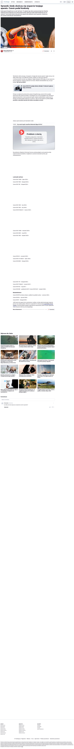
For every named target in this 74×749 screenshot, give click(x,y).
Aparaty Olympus (3, 732)
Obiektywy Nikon (21, 726)
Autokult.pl (37, 1)
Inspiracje (38, 725)
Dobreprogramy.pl (29, 1)
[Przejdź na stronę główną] (2, 2)
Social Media (39, 726)
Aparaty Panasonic (3, 730)
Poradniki (38, 727)
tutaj (22, 746)
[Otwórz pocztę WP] (61, 2)
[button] (64, 2)
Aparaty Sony (2, 727)
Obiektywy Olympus (22, 732)
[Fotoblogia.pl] (7, 2)
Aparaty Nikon (2, 726)
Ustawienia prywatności (54, 738)
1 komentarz (46, 51)
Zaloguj (68, 1)
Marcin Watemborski (7, 50)
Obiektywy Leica (21, 731)
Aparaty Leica (2, 731)
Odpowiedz (6, 407)
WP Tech (13, 1)
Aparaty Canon (2, 725)
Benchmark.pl (20, 1)
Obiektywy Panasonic (22, 730)
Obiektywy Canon (21, 725)
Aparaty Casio (2, 734)
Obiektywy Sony (21, 727)
